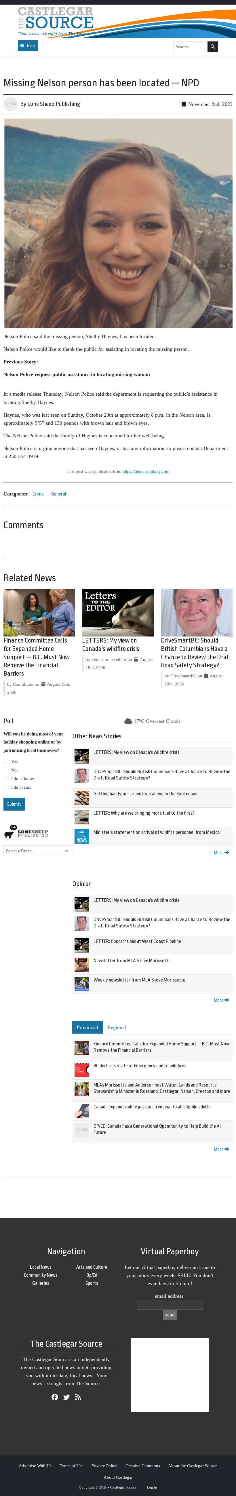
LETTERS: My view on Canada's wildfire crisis (136, 752)
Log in (152, 1487)
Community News (41, 1275)
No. (14, 770)
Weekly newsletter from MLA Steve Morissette (139, 980)
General (58, 494)
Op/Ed (91, 1275)
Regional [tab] (116, 1027)
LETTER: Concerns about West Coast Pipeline (137, 941)
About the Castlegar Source (192, 1465)
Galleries (40, 1283)
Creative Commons (142, 1465)
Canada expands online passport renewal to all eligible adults (152, 1107)
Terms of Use (71, 1465)
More (219, 852)
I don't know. (23, 778)
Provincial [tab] (87, 1027)
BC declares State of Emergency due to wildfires (140, 1065)
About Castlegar (118, 1477)
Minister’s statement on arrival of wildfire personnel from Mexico (157, 832)
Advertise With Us (35, 1465)
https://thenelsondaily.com (146, 471)
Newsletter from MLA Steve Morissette (132, 960)
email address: (170, 1296)
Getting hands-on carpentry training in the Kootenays (145, 793)
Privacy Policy (104, 1465)
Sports (91, 1283)
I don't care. (22, 787)
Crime (38, 494)
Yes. (15, 761)
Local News (41, 1267)
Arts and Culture (91, 1267)
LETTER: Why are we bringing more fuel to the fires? (144, 813)
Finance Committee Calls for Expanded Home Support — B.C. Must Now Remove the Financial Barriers (36, 657)
